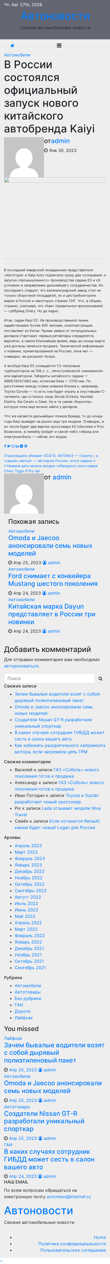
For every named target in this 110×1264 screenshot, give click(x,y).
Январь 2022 (28, 942)
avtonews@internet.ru (69, 1196)
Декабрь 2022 (30, 871)
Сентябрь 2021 (30, 967)
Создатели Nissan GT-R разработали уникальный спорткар (44, 1121)
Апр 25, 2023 (23, 1069)
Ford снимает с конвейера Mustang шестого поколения (53, 579)
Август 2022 (28, 897)
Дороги (22, 1011)
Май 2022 (25, 916)
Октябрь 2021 (29, 961)
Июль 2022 (26, 903)
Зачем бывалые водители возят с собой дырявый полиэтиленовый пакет (54, 1052)
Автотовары (28, 992)
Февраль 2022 (30, 935)
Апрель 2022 (28, 922)
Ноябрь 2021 (28, 954)
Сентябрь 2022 (31, 890)
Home (100, 1237)
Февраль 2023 (30, 858)
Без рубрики (28, 998)
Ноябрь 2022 (28, 877)
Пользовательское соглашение (73, 1250)
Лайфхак (24, 1017)
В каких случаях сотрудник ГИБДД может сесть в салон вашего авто (49, 1159)
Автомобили (17, 55)
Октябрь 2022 (30, 884)
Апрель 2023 (28, 845)
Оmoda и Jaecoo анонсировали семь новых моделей (50, 545)
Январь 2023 (28, 865)
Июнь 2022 (26, 909)
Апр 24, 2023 (23, 1176)
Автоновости (55, 15)
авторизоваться (21, 666)
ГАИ (19, 1004)
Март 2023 (26, 852)
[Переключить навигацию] (59, 45)
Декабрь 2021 (29, 948)
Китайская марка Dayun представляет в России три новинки (51, 614)
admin (60, 141)
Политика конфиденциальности (72, 1243)
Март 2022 (26, 929)
